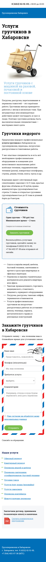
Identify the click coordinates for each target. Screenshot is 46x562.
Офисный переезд (13, 458)
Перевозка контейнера (15, 494)
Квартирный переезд (14, 463)
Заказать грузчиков (19, 232)
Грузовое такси (11, 480)
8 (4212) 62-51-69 (20, 4)
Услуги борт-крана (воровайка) (19, 484)
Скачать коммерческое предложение (22, 519)
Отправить (13, 428)
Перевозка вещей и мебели (17, 467)
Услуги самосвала (13, 489)
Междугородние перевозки (17, 498)
